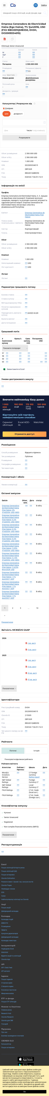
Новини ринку (6, 1010)
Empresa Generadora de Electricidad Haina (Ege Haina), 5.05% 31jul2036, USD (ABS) (10, 547)
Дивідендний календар (9, 911)
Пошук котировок (8, 875)
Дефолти (4, 923)
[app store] (26, 1059)
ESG (2, 892)
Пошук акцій (6, 908)
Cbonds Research (7, 1017)
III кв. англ (32, 673)
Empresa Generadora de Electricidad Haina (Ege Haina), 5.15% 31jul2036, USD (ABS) (10, 556)
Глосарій (4, 1024)
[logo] (13, 5)
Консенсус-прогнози (8, 990)
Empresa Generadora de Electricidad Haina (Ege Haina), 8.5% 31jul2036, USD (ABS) (10, 537)
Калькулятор (6, 1044)
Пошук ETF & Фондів (8, 1002)
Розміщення (5, 926)
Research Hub (6, 1013)
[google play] (26, 1065)
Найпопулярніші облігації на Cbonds (14, 899)
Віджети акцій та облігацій (11, 956)
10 (37, 608)
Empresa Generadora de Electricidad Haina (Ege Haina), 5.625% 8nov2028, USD (10, 566)
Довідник (9, 108)
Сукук (3, 896)
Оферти (4, 930)
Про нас (4, 1032)
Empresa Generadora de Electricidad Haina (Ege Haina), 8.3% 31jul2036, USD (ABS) (10, 518)
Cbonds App (5, 959)
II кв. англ (32, 650)
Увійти (44, 5)
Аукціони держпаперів (9, 933)
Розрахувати (24, 138)
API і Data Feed (6, 968)
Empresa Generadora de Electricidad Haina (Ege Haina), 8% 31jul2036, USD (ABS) (10, 509)
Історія (36, 751)
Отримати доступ (24, 434)
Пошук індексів (7, 979)
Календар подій (7, 919)
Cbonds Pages (6, 885)
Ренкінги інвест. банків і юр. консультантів (17, 882)
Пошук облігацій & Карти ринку (13, 868)
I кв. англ (32, 643)
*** (33, 52)
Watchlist (4, 952)
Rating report (34, 777)
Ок (24, 1092)
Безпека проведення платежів (12, 1036)
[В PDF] (4, 39)
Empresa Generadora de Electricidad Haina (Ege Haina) (35, 215)
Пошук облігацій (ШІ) (9, 871)
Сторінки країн (6, 983)
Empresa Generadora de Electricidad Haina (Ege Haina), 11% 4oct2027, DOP (10, 575)
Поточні (13, 751)
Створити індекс (7, 986)
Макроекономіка (7, 993)
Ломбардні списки (8, 889)
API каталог (5, 971)
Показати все (7, 622)
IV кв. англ (32, 679)
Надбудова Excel (7, 949)
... (28, 608)
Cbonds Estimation (8, 878)
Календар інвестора (8, 940)
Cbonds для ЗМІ (7, 1020)
